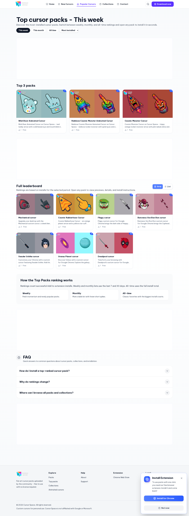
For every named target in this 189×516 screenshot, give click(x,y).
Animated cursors (56, 490)
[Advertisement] (94, 59)
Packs (51, 477)
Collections (53, 485)
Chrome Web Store (121, 477)
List (169, 186)
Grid (159, 186)
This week (23, 30)
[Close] (181, 478)
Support (84, 481)
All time (52, 30)
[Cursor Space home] (22, 4)
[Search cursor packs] (148, 4)
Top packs (53, 481)
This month (38, 30)
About (83, 477)
